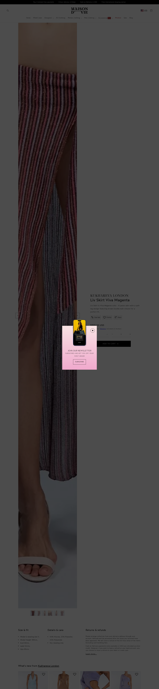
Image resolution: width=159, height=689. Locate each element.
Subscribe (79, 362)
